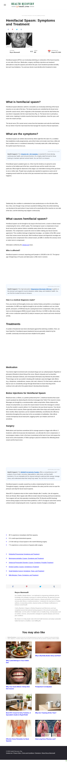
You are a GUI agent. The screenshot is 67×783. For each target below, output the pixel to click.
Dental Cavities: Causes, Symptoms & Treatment (24, 567)
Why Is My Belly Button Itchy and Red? (48, 655)
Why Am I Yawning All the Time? (45, 713)
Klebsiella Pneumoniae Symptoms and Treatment (24, 554)
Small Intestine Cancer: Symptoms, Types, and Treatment (26, 571)
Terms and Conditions (28, 753)
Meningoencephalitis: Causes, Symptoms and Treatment (26, 558)
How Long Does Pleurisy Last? (45, 739)
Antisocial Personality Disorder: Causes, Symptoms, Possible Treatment (31, 562)
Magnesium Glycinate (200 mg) (41, 289)
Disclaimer (38, 753)
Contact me (9, 753)
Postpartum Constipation (43, 686)
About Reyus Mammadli (48, 753)
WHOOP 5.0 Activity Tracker (30, 472)
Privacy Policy (17, 753)
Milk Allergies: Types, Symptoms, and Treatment (23, 575)
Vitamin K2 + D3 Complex (29, 154)
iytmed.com (25, 245)
